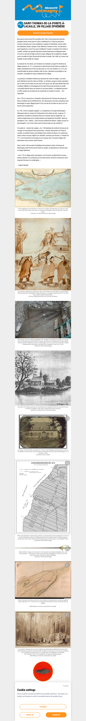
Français (65, 686)
